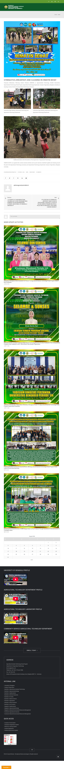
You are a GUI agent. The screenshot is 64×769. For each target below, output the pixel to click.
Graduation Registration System (12, 724)
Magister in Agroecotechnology (12, 708)
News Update (32, 172)
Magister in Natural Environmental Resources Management (18, 710)
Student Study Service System (11, 730)
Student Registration (9, 728)
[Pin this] (17, 178)
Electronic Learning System (11, 726)
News (27, 172)
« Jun (31, 559)
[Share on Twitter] (9, 178)
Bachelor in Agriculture (10, 700)
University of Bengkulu (10, 685)
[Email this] (26, 178)
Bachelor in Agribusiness (10, 693)
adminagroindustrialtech (21, 185)
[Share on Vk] (22, 178)
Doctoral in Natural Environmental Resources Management (18, 713)
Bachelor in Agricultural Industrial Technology (15, 689)
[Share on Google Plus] (13, 178)
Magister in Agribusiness (10, 706)
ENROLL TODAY (32, 650)
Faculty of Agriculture (9, 687)
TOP (32, 749)
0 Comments (38, 172)
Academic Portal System (10, 722)
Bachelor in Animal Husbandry (11, 694)
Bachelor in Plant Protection (11, 702)
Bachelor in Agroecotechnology (12, 691)
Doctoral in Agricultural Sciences (12, 711)
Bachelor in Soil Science (10, 704)
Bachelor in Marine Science (11, 698)
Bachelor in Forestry (9, 696)
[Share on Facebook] (5, 178)
